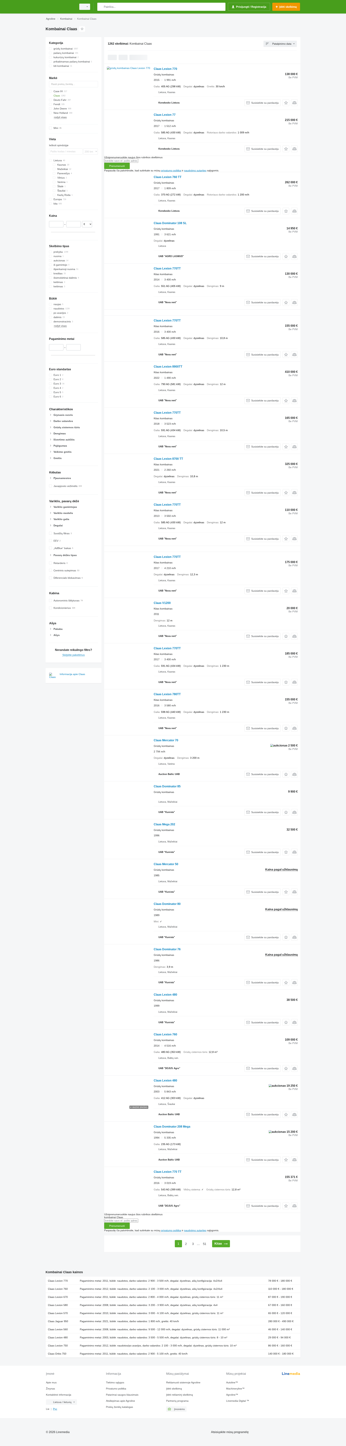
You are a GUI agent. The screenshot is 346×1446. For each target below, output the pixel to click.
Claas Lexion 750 (58, 1345)
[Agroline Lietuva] (60, 7)
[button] (286, 102)
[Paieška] (101, 7)
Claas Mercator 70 (166, 740)
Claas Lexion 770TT (167, 268)
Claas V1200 (162, 602)
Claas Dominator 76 (167, 949)
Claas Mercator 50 (166, 864)
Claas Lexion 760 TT (167, 177)
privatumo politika (171, 170)
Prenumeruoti (117, 166)
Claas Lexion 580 (58, 1305)
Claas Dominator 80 (167, 903)
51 (204, 1244)
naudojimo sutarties (195, 170)
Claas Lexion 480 (165, 994)
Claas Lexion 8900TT (168, 366)
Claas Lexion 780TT (167, 694)
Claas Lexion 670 (58, 1297)
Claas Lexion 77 (165, 114)
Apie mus (51, 1382)
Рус (55, 1408)
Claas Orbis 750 (57, 1353)
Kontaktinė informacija (58, 1394)
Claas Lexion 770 (165, 68)
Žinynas (50, 1388)
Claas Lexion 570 (58, 1313)
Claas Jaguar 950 (58, 1321)
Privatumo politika (116, 1388)
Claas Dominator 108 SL (170, 223)
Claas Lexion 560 (58, 1329)
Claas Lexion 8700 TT (168, 458)
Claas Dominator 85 (167, 786)
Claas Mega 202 (164, 824)
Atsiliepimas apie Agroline (120, 1400)
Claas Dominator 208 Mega (172, 1126)
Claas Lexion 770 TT (167, 1171)
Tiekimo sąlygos (115, 1382)
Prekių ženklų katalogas (119, 1406)
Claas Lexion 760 (165, 1034)
